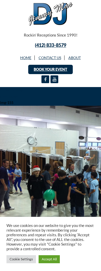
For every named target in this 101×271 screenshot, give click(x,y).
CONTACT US (50, 57)
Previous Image (12, 90)
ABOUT (74, 57)
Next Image (9, 96)
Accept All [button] (49, 259)
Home (25, 57)
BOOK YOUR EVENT (50, 69)
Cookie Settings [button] (21, 259)
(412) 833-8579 (50, 45)
